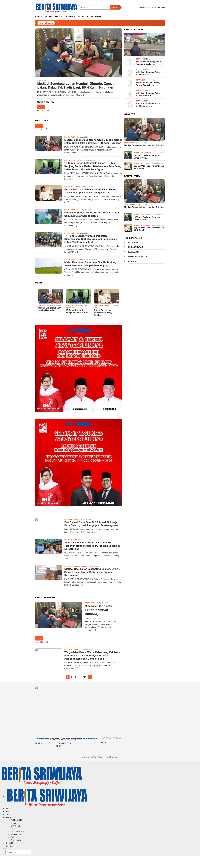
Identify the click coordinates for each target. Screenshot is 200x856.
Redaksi (39, 743)
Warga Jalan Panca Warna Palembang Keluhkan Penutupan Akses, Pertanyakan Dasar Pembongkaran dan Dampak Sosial (92, 655)
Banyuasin (133, 252)
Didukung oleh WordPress (92, 756)
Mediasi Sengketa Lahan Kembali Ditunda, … (49, 308)
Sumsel (79, 160)
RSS (106, 742)
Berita (67, 137)
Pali (72, 187)
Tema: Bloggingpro (111, 756)
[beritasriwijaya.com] (56, 7)
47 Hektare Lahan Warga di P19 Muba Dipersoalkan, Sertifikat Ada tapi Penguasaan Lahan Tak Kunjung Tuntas (90, 239)
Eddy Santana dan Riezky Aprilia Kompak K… (148, 83)
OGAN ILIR (75, 210)
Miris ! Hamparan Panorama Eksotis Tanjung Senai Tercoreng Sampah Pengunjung (90, 263)
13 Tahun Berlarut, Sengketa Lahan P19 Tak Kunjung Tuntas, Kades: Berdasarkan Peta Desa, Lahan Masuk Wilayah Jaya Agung (92, 166)
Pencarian (115, 7)
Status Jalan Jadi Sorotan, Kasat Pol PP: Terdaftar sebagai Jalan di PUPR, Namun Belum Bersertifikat (92, 546)
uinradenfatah (135, 247)
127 (84, 677)
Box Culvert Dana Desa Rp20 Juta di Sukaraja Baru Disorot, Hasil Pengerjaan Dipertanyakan (91, 523)
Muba (73, 137)
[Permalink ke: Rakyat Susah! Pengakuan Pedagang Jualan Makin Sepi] (144, 44)
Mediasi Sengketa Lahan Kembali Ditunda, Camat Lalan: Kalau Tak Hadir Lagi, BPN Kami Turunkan (75, 85)
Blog (138, 69)
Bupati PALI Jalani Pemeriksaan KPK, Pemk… (103, 312)
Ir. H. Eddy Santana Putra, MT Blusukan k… (148, 104)
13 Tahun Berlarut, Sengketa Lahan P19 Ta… (78, 311)
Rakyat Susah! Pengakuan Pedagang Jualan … (148, 62)
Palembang (75, 540)
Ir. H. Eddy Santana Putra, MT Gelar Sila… (148, 73)
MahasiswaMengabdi (138, 256)
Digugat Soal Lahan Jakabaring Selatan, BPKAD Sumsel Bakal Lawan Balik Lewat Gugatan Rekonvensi (92, 572)
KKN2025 (132, 261)
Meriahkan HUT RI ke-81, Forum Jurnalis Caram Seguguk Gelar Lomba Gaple (92, 214)
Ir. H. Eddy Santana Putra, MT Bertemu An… (148, 94)
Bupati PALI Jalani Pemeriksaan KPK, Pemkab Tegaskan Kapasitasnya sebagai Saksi (91, 191)
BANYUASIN (68, 519)
